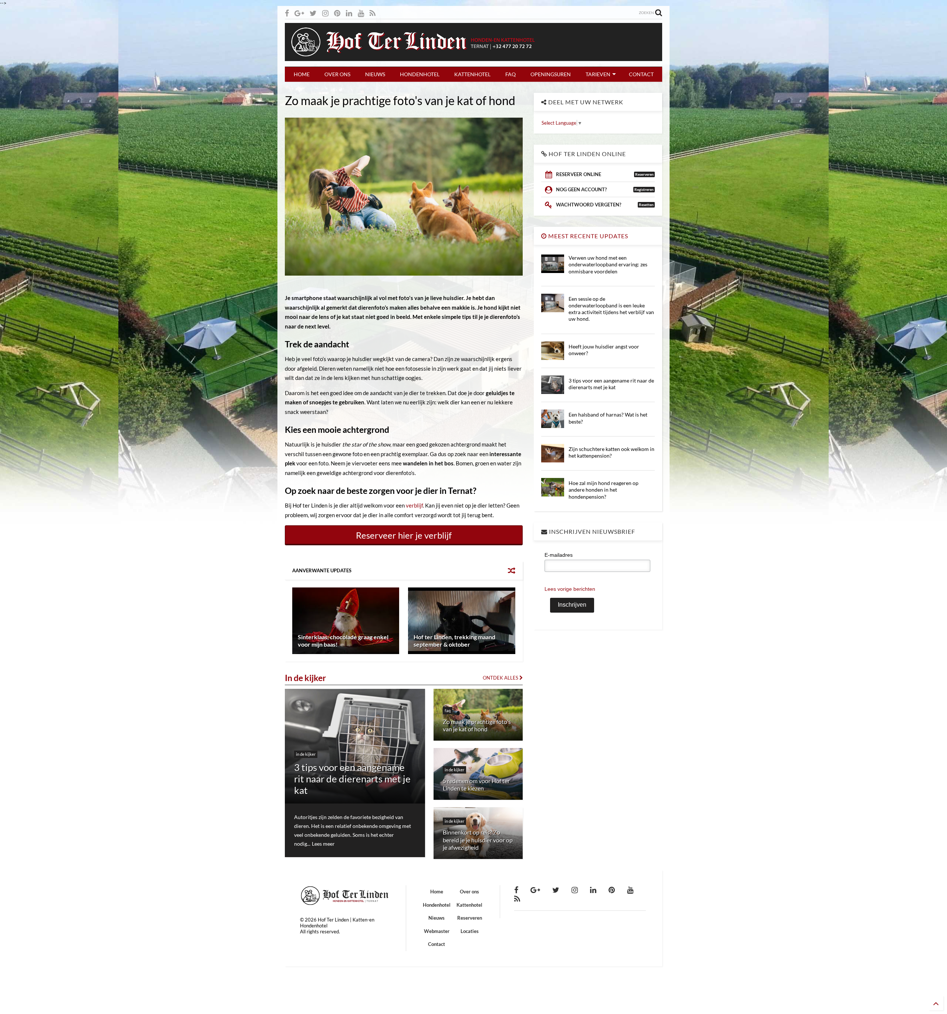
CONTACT (641, 74)
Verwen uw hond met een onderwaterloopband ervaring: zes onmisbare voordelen (608, 264)
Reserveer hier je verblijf (404, 535)
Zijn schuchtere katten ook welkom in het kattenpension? (611, 452)
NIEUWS (375, 74)
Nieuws (436, 918)
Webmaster (436, 931)
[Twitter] (313, 13)
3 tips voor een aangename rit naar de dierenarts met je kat (611, 383)
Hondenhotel (437, 905)
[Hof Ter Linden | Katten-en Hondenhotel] (473, 57)
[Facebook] (287, 13)
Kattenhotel (469, 905)
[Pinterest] (337, 13)
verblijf (414, 505)
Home (436, 892)
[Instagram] (325, 13)
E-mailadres (559, 555)
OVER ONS (337, 74)
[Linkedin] (349, 13)
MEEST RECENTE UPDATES (587, 235)
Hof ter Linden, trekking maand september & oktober (454, 640)
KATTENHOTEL (472, 74)
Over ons (469, 892)
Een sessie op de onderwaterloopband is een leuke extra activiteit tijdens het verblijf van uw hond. (611, 309)
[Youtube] (361, 13)
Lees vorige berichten (570, 589)
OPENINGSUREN (550, 74)
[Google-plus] (299, 13)
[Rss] (372, 13)
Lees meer (323, 843)
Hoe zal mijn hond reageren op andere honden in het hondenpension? (603, 489)
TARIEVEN (598, 74)
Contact (436, 944)
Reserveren (469, 918)
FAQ (510, 74)
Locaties (470, 931)
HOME (302, 74)
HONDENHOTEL (419, 74)
